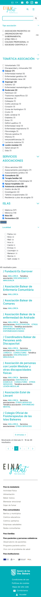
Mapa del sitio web (20, 587)
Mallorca (13, 276)
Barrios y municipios (12, 513)
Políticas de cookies (20, 583)
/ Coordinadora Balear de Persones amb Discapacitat (19, 340)
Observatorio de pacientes (14, 542)
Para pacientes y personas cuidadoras (20, 538)
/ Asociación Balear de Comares (17, 302)
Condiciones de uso (20, 579)
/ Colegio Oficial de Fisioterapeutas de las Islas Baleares (17, 416)
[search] (27, 9)
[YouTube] (36, 2)
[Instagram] (31, 2)
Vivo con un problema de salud (16, 549)
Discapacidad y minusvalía (16, 279)
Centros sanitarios (11, 521)
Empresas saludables (12, 524)
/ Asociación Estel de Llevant (16, 394)
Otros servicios (24, 402)
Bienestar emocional (12, 501)
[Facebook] (27, 2)
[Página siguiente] (32, 448)
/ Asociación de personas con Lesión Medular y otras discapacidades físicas (19, 367)
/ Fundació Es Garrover (18, 271)
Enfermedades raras (13, 331)
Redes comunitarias (11, 528)
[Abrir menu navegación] (33, 9)
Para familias (9, 533)
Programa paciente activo (14, 545)
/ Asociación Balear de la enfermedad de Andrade (19, 316)
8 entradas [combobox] (21, 435)
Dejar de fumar (9, 505)
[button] (20, 25)
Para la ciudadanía (11, 487)
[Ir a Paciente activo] (10, 9)
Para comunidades (11, 510)
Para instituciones (11, 554)
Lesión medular (11, 386)
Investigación (23, 324)
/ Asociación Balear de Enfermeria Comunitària (18, 288)
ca (16, 2)
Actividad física (10, 490)
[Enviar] (36, 18)
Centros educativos (11, 517)
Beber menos (9, 498)
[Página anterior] (8, 448)
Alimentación (8, 494)
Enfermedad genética (14, 329)
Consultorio (19, 352)
